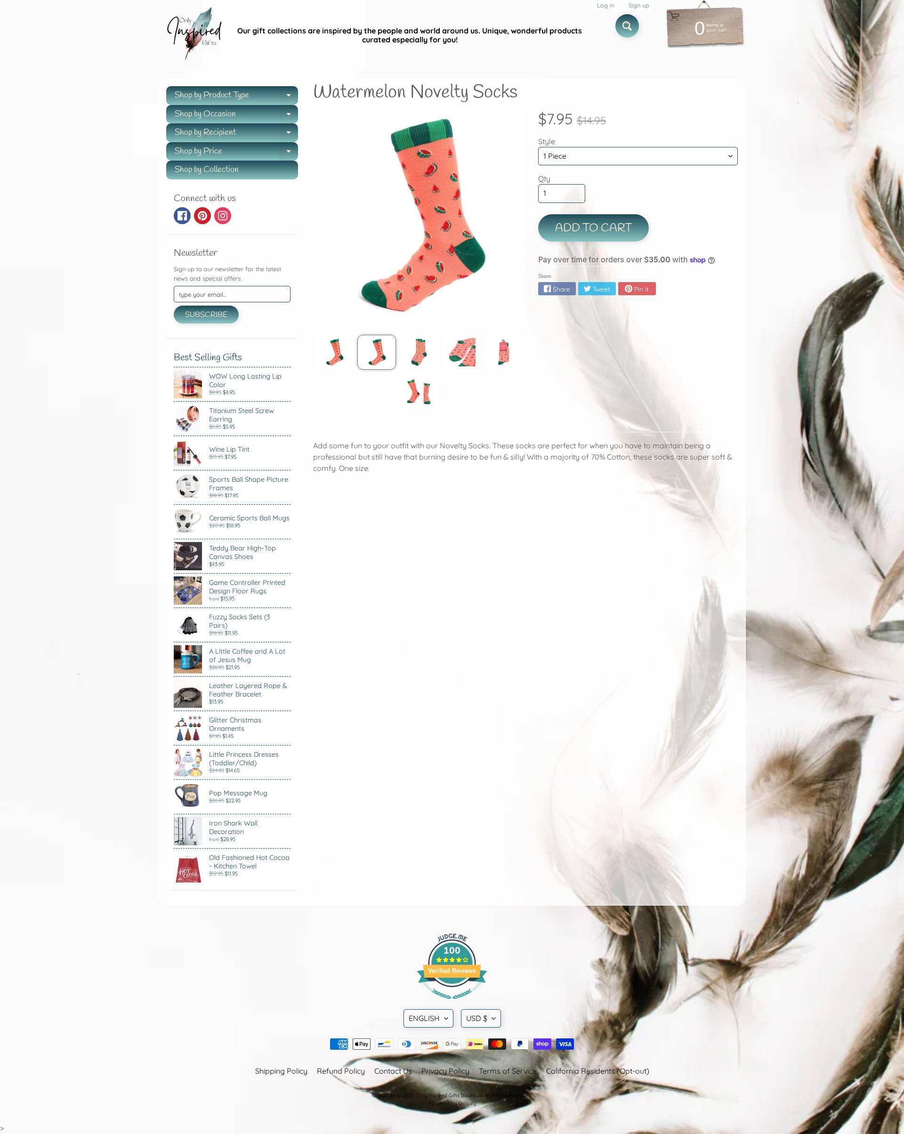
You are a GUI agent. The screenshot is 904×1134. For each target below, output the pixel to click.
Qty (544, 178)
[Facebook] (182, 215)
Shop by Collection (207, 169)
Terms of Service (508, 1071)
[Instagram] (222, 215)
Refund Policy (341, 1071)
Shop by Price (236, 153)
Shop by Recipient (236, 134)
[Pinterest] (202, 215)
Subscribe (206, 315)
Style (546, 141)
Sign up (639, 5)
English (424, 1018)
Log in (605, 5)
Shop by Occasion (236, 116)
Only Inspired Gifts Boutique (449, 1095)
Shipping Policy (281, 1071)
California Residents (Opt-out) (597, 1071)
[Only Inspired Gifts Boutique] (193, 35)
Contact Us (393, 1071)
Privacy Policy (445, 1071)
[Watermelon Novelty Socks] (334, 352)
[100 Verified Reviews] (452, 1003)
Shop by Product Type (236, 97)
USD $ (476, 1018)
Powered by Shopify (452, 1103)
